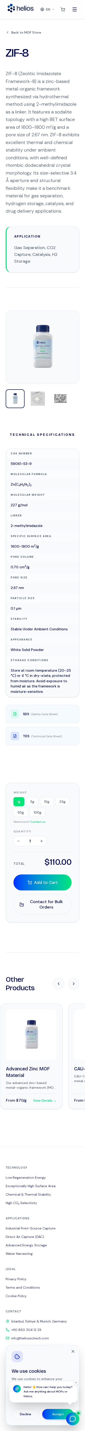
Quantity (22, 831)
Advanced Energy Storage (26, 1245)
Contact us (38, 822)
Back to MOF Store (26, 32)
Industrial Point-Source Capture (30, 1228)
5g (32, 801)
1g (18, 801)
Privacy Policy (16, 1279)
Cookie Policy (16, 1296)
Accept (58, 1414)
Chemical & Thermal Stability (28, 1194)
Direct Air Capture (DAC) (25, 1237)
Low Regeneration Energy (26, 1177)
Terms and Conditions (23, 1287)
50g (20, 812)
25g (62, 801)
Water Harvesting (19, 1254)
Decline (25, 1414)
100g (37, 812)
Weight (20, 792)
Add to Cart (46, 882)
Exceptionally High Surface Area (30, 1186)
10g (46, 801)
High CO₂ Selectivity (21, 1203)
